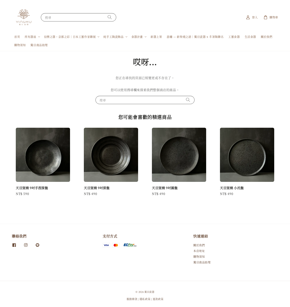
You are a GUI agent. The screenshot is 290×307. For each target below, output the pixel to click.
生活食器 (250, 37)
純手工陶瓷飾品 (113, 36)
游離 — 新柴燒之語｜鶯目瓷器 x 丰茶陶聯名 (195, 37)
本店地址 (199, 251)
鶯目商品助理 (39, 45)
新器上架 (156, 37)
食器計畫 (137, 36)
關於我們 (266, 37)
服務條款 (132, 299)
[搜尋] (109, 17)
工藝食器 (234, 37)
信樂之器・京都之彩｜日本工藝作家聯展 (70, 36)
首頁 (17, 37)
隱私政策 (145, 299)
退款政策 (158, 299)
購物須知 (20, 45)
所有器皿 (30, 36)
